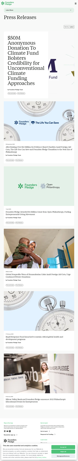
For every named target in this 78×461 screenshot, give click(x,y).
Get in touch (44, 431)
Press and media (12, 93)
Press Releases (21, 93)
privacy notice (41, 457)
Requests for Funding (47, 434)
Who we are (44, 442)
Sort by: (69, 27)
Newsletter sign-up (9, 435)
